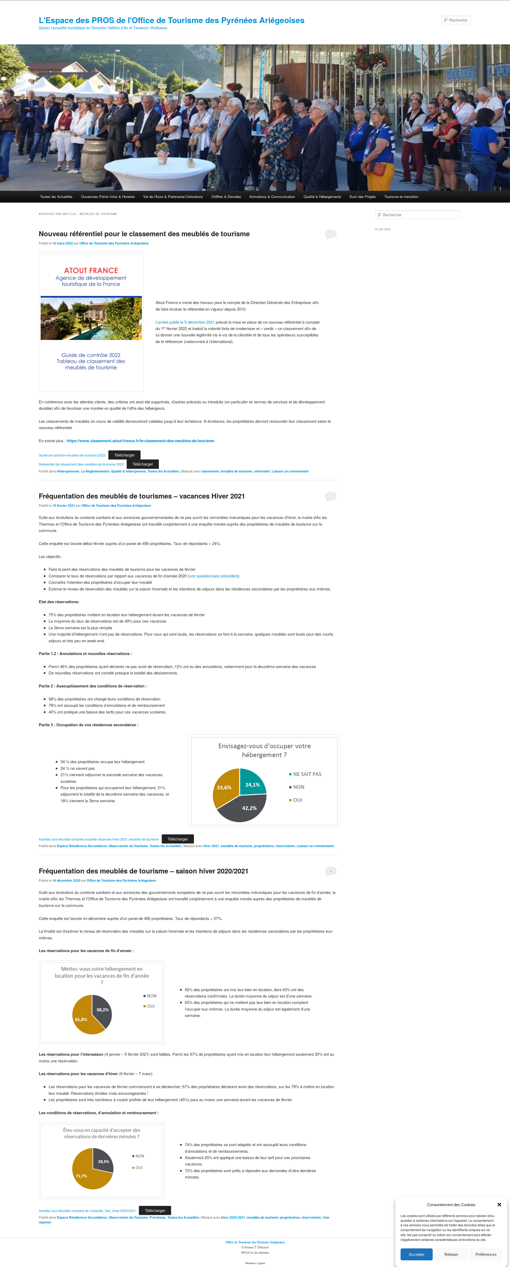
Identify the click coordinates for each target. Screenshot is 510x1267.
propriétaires (264, 845)
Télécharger (124, 455)
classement (210, 471)
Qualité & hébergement (128, 471)
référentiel (262, 471)
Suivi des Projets (363, 196)
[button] (499, 1204)
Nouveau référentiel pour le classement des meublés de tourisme (144, 233)
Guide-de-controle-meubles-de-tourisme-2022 (72, 455)
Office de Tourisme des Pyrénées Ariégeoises (114, 243)
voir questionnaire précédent (213, 575)
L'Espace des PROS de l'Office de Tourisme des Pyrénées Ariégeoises (172, 20)
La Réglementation (95, 471)
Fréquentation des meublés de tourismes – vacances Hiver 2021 (142, 496)
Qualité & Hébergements (322, 196)
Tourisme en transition (401, 196)
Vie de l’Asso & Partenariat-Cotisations (173, 196)
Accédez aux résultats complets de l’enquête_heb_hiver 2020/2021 (87, 1210)
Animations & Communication (272, 196)
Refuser (451, 1254)
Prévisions (158, 1217)
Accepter (416, 1254)
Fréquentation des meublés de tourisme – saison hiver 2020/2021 (144, 871)
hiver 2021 (211, 845)
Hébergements (68, 471)
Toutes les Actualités (56, 196)
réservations (285, 845)
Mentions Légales (255, 1263)
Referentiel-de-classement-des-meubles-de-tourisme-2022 (81, 464)
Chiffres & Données (226, 196)
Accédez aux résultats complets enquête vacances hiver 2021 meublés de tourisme (99, 839)
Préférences (486, 1254)
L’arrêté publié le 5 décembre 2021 (185, 322)
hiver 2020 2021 (233, 1217)
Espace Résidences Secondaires (82, 845)
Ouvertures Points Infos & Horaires (108, 196)
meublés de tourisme (236, 471)
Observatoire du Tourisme (128, 845)
